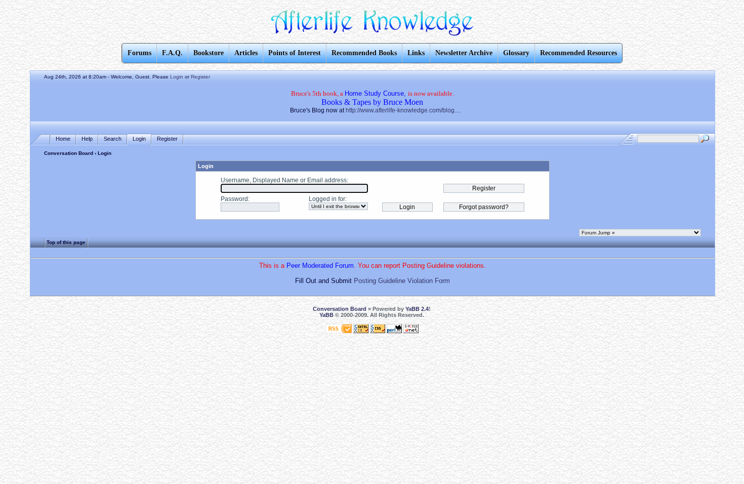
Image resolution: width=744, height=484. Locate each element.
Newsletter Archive (463, 53)
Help (87, 139)
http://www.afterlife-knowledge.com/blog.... (403, 110)
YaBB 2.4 (417, 309)
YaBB (326, 315)
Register (200, 76)
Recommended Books (364, 53)
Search (112, 139)
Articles (246, 53)
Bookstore (208, 53)
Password (234, 199)
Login (176, 76)
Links (416, 53)
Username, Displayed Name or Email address (284, 180)
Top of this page (66, 242)
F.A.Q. (172, 53)
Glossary (516, 53)
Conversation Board (68, 153)
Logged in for (327, 199)
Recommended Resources (578, 53)
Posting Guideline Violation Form (402, 281)
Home (63, 139)
